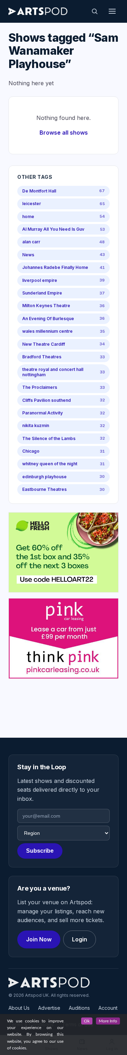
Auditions (79, 1008)
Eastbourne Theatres (63, 489)
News (63, 254)
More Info (108, 1021)
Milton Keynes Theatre (63, 305)
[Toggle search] (94, 11)
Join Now (39, 939)
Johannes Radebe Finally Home (63, 267)
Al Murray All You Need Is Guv (63, 229)
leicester (63, 203)
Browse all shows (64, 132)
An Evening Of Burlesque (63, 318)
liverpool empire (63, 280)
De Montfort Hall (63, 191)
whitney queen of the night (63, 463)
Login (79, 939)
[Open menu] (112, 11)
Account (107, 1008)
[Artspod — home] (37, 11)
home (63, 216)
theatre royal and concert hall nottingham (63, 372)
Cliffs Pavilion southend (63, 400)
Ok (87, 1021)
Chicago (63, 451)
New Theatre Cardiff (63, 344)
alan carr (63, 241)
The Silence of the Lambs (63, 438)
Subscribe (40, 851)
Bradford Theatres (63, 356)
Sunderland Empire (63, 293)
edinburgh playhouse (63, 476)
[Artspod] (49, 982)
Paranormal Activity (63, 412)
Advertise (49, 1008)
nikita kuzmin (63, 425)
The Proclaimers (63, 387)
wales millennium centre (63, 331)
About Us (19, 1008)
